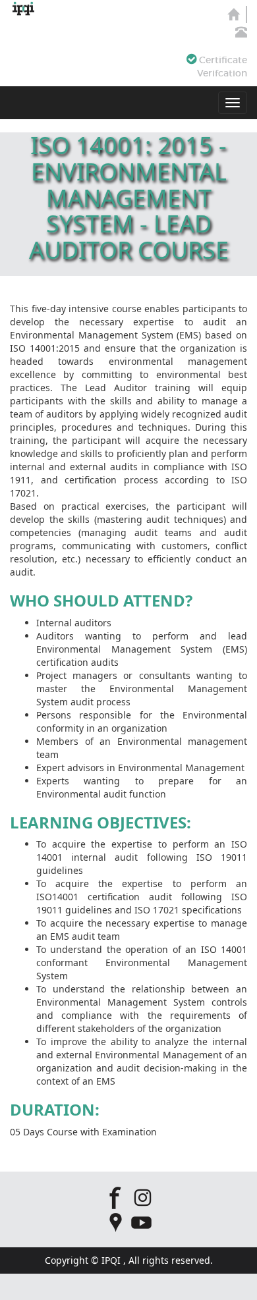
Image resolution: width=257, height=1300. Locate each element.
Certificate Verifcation (221, 66)
